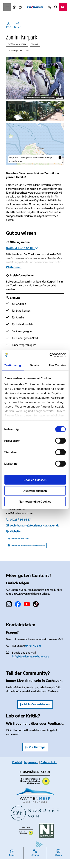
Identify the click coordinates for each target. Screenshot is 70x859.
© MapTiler (26, 157)
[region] (35, 144)
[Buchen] (63, 7)
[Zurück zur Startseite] (35, 7)
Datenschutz (49, 762)
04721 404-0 (33, 645)
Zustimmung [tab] (12, 365)
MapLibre (14, 157)
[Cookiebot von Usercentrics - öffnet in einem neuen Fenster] (50, 355)
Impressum (31, 762)
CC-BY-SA (59, 98)
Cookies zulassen (35, 479)
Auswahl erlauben (35, 490)
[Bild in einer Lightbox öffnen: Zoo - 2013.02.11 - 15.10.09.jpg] (35, 78)
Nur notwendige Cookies (35, 501)
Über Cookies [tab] (57, 365)
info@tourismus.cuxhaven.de (30, 656)
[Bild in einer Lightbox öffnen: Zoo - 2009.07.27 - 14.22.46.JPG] (35, 111)
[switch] (60, 441)
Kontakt (17, 762)
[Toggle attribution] (60, 157)
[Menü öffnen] (7, 7)
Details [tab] (34, 365)
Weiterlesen (13, 267)
